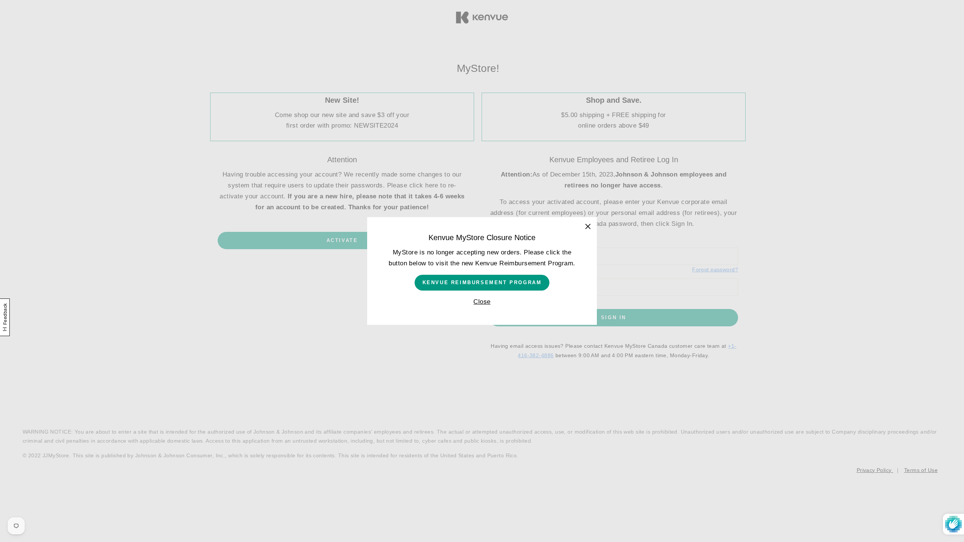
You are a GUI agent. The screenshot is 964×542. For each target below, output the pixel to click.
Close (481, 301)
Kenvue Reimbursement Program (482, 282)
